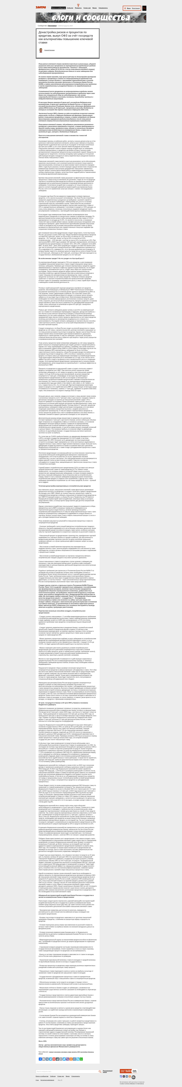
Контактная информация (47, 1080)
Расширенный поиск (107, 1071)
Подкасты (78, 8)
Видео (95, 8)
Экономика (52, 26)
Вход (129, 8)
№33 (128, 1071)
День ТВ (60, 1080)
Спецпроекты (103, 8)
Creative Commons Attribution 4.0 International (132, 1083)
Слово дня (87, 8)
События (70, 8)
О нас (37, 1080)
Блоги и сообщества (59, 8)
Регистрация (136, 8)
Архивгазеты (135, 1071)
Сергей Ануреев (49, 50)
